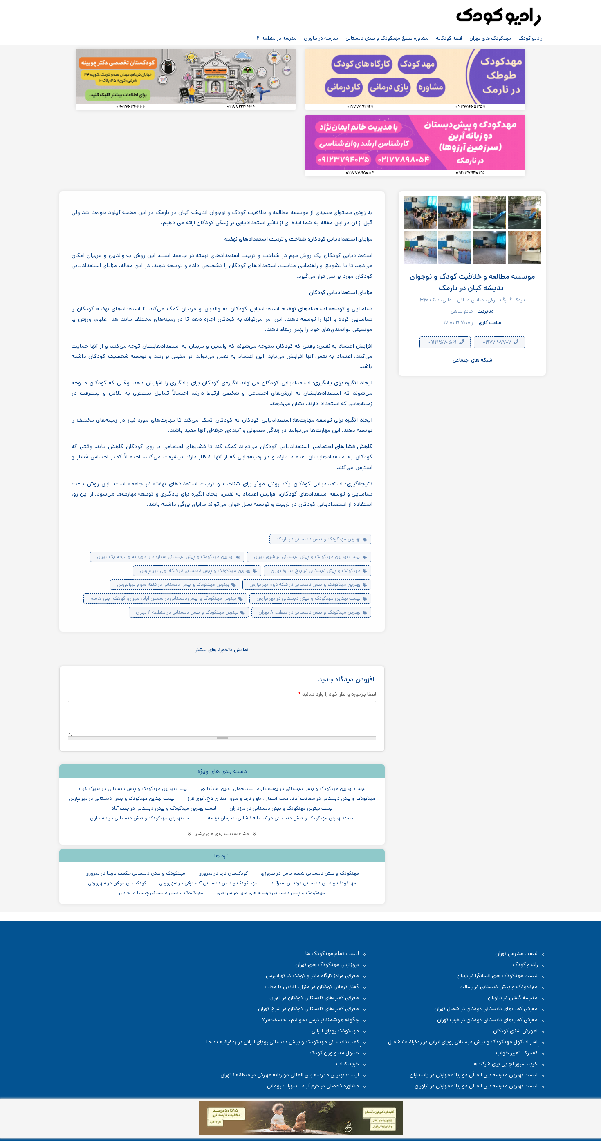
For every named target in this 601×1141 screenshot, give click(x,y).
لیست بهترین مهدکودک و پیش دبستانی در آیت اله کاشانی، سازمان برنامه (281, 818)
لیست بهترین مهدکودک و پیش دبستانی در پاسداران (142, 818)
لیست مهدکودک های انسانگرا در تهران (497, 976)
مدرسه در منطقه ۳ (276, 38)
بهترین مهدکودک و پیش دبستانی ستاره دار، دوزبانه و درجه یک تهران (165, 556)
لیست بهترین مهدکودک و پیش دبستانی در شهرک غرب (133, 788)
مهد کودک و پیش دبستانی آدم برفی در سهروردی (208, 883)
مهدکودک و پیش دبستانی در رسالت (499, 987)
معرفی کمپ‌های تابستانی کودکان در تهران (314, 998)
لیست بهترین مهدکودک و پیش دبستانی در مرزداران (281, 808)
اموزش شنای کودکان (515, 1031)
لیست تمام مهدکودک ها (332, 954)
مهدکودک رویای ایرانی (335, 1031)
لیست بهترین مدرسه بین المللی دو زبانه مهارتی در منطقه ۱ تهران (289, 1075)
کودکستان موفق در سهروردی (117, 883)
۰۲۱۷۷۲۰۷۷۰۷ (497, 342)
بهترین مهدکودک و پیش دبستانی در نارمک (318, 539)
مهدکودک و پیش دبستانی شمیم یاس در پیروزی (310, 873)
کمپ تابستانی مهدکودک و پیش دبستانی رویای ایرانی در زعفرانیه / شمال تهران (285, 1042)
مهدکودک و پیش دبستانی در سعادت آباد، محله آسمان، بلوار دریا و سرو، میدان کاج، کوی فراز (281, 798)
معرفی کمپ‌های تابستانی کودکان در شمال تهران (486, 1009)
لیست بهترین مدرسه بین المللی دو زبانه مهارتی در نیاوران (476, 1086)
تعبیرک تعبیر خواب (517, 1053)
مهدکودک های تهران (490, 38)
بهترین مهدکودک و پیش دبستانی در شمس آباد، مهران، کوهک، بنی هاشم (163, 598)
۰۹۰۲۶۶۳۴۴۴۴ (130, 107)
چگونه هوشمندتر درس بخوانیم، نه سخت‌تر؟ (310, 1020)
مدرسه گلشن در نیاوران (513, 998)
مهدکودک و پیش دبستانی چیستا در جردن (161, 892)
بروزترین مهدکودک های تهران (327, 965)
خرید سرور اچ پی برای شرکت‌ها (505, 1064)
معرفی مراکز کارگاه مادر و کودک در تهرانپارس (312, 976)
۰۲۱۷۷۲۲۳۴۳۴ (241, 107)
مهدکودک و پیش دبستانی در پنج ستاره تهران (316, 570)
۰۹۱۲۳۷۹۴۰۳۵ (470, 173)
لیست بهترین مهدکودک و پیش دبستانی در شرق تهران (307, 556)
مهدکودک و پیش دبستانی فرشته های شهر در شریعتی (270, 892)
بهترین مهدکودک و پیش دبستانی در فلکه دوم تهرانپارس (305, 584)
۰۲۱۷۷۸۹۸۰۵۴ (360, 173)
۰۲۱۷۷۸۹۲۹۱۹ (360, 107)
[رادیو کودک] (499, 17)
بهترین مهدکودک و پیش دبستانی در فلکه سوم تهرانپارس (173, 584)
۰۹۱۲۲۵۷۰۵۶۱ (443, 342)
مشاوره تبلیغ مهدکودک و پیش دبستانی (386, 38)
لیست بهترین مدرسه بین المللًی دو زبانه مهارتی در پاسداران (474, 1075)
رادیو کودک (530, 38)
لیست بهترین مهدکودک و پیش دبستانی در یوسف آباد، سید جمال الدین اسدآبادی (283, 788)
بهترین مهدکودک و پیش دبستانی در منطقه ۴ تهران (187, 612)
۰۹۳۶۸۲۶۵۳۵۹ (470, 107)
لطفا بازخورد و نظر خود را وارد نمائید (337, 694)
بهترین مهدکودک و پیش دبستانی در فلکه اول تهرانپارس (195, 570)
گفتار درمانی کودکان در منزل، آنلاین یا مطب (312, 987)
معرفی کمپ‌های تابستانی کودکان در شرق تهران (308, 1009)
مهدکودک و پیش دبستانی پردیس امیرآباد (313, 883)
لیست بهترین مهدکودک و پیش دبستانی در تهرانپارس (308, 598)
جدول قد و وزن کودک (334, 1053)
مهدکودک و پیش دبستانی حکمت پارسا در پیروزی (135, 873)
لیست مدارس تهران (516, 954)
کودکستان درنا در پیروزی (223, 873)
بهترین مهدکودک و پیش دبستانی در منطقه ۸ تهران (309, 612)
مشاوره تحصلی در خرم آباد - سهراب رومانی (313, 1086)
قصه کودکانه (449, 38)
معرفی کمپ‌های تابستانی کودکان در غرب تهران (487, 1020)
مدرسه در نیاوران (321, 38)
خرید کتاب (347, 1064)
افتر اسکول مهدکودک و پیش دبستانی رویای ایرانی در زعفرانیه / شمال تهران (467, 1042)
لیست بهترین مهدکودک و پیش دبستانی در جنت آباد (163, 808)
